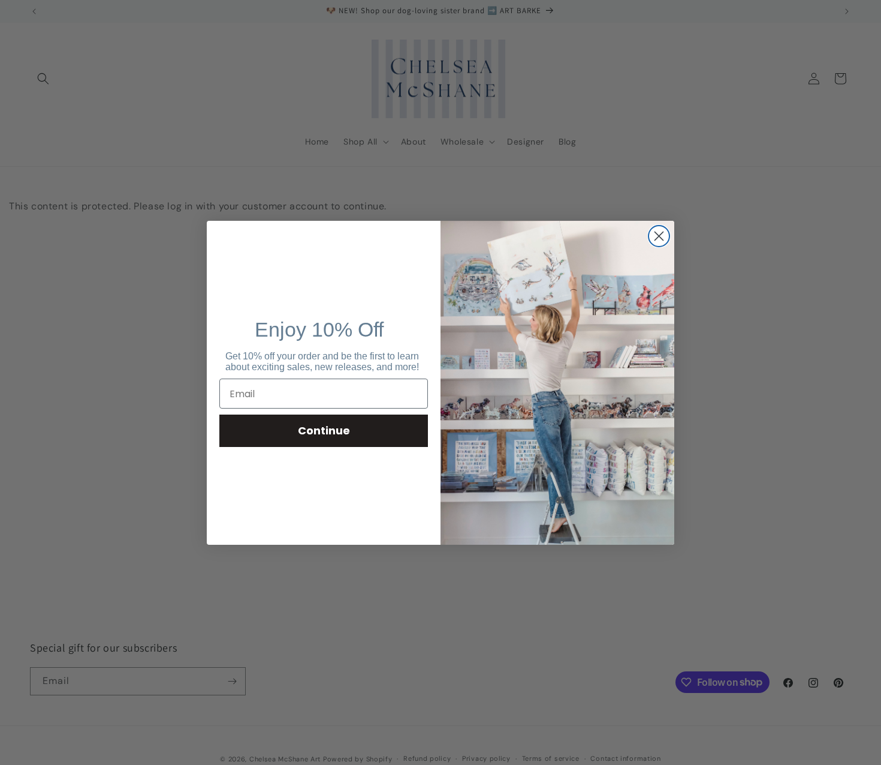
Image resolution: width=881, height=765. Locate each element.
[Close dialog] (658, 236)
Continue (324, 430)
